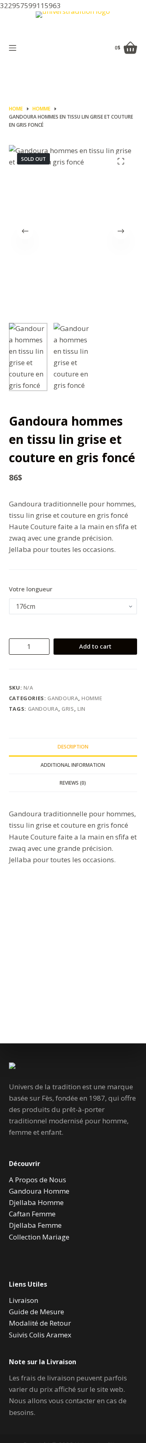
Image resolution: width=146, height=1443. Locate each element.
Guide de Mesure (36, 1311)
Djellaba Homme (36, 1202)
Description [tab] (73, 746)
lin (81, 708)
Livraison (23, 1300)
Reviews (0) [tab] (73, 782)
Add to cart (95, 646)
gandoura (43, 708)
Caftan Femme (32, 1213)
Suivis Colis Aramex (40, 1334)
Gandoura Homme (39, 1191)
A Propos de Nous (37, 1179)
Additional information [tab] (73, 765)
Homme (92, 698)
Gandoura (62, 698)
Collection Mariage (39, 1237)
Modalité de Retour (40, 1323)
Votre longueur (30, 589)
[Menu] (12, 48)
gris (68, 708)
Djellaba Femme (35, 1225)
